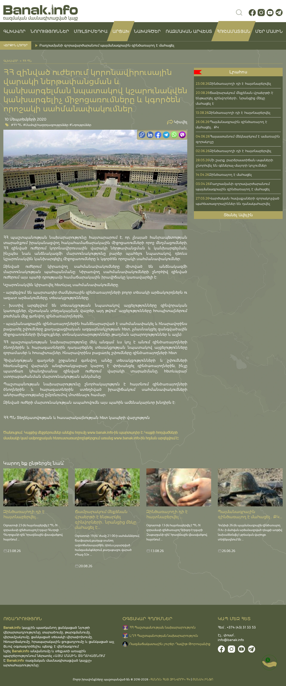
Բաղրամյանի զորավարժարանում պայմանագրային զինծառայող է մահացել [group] (106, 45)
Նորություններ (49, 31)
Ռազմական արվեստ (189, 31)
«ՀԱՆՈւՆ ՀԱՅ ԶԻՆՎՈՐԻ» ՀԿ (169, 679)
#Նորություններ (80, 125)
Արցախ (120, 31)
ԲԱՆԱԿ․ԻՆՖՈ (203, 679)
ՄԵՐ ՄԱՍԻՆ (269, 31)
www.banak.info (100, 432)
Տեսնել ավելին (238, 215)
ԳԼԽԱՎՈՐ (14, 31)
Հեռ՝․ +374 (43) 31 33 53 (237, 627)
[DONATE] (269, 662)
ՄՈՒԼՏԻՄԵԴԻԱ (90, 31)
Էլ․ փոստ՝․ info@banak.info (231, 637)
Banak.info (15, 660)
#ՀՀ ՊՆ (16, 125)
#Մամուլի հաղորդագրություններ (45, 125)
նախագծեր (147, 31)
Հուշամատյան (233, 31)
